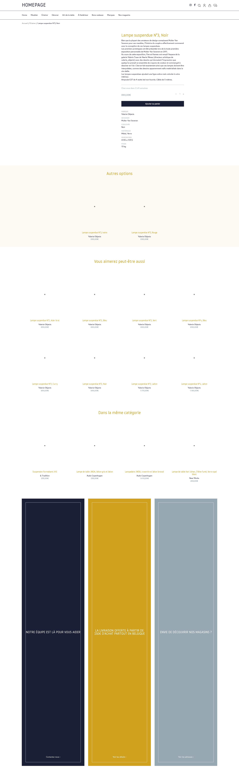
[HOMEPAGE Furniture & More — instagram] (190, 5)
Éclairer (45, 15)
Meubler (34, 15)
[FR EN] (215, 5)
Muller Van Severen (129, 120)
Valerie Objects (127, 114)
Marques (111, 15)
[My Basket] (209, 5)
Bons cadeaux (97, 15)
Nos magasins (124, 15)
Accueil (25, 23)
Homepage (34, 5)
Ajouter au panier (152, 104)
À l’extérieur (83, 15)
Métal (123, 133)
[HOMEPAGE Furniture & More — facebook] (194, 5)
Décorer (55, 15)
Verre (129, 133)
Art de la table (68, 15)
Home (24, 15)
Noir (123, 127)
